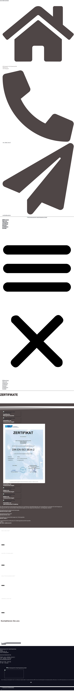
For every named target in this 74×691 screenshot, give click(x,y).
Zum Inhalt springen (4, 0)
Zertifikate (5, 224)
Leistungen (5, 222)
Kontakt (4, 228)
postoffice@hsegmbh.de (7, 215)
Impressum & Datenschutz (8, 687)
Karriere (4, 225)
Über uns (4, 221)
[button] (37, 304)
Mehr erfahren (2, 585)
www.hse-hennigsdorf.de (5, 654)
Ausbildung (5, 226)
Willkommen (5, 219)
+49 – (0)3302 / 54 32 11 (7, 142)
